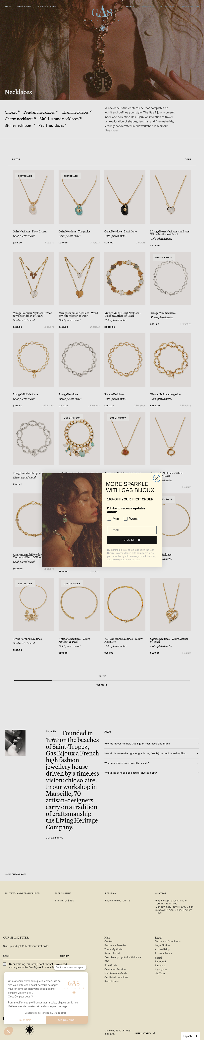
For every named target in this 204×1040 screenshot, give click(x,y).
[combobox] (190, 1036)
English (187, 1036)
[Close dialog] (156, 478)
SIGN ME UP (132, 540)
